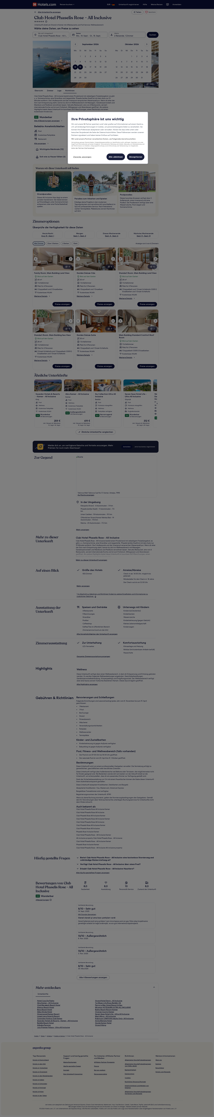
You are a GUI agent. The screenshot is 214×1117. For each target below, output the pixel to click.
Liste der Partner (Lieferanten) (82, 148)
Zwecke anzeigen (82, 157)
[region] (108, 138)
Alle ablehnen (116, 157)
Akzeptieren (135, 157)
